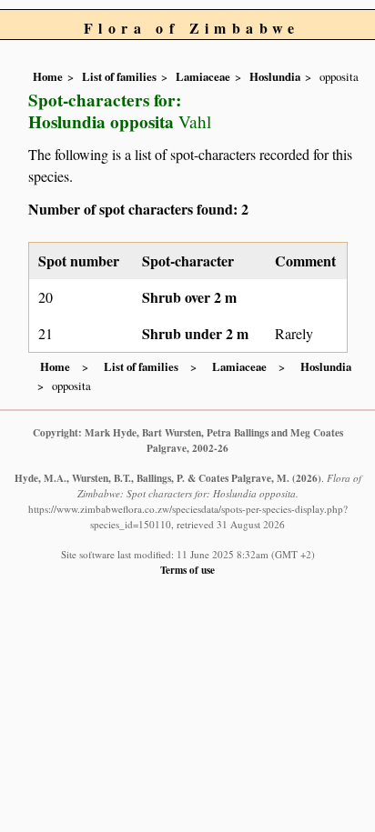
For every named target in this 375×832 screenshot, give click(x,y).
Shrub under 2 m (195, 333)
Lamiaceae (203, 76)
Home (48, 76)
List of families (119, 76)
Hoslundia (274, 76)
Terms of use (187, 569)
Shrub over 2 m (189, 296)
